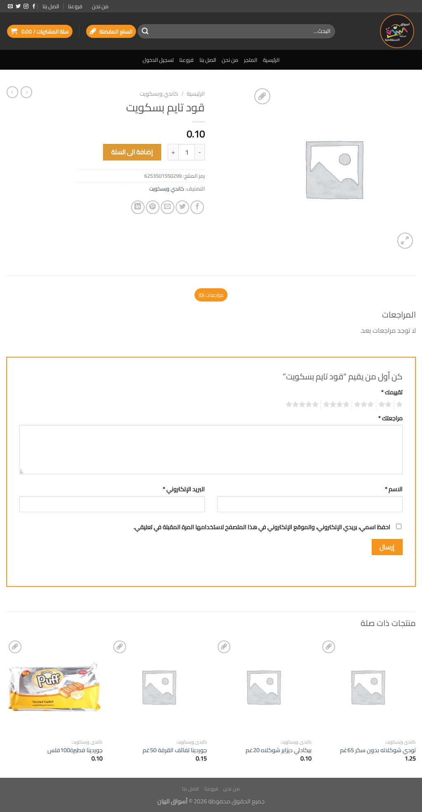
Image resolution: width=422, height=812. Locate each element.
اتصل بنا (50, 6)
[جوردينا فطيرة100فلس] (54, 686)
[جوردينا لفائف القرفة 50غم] (158, 686)
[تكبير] (405, 241)
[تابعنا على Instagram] (25, 6)
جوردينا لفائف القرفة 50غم (175, 750)
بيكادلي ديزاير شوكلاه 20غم (279, 750)
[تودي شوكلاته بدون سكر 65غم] (367, 686)
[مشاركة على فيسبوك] (197, 207)
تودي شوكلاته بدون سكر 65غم (378, 750)
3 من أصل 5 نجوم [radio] (365, 404)
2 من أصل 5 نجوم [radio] (386, 404)
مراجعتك (390, 418)
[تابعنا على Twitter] (18, 6)
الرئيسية (271, 60)
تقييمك (392, 392)
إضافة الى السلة (132, 152)
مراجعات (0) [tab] (211, 295)
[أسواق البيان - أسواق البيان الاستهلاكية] (381, 31)
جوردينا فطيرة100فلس (75, 750)
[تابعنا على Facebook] (33, 6)
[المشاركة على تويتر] (182, 207)
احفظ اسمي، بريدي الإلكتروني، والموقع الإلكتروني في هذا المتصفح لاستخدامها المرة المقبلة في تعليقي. (262, 526)
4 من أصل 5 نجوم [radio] (337, 404)
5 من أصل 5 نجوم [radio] (303, 404)
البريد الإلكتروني (184, 489)
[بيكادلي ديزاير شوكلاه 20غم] (263, 686)
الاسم (394, 489)
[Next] (6, 707)
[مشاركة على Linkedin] (138, 207)
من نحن (100, 6)
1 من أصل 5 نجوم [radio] (400, 404)
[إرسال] (145, 31)
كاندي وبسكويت (159, 93)
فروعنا (75, 6)
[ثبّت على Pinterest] (152, 207)
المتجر (250, 60)
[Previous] (415, 707)
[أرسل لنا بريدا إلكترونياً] (10, 6)
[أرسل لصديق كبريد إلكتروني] (167, 207)
